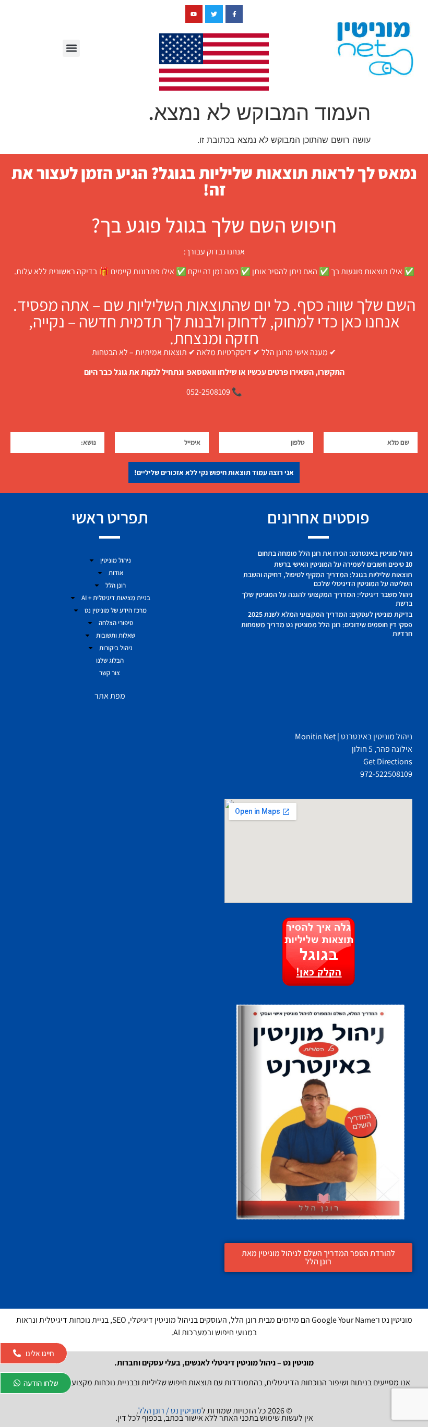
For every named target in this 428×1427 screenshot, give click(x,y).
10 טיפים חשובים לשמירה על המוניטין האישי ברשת (343, 564)
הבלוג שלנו (110, 660)
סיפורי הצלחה (116, 622)
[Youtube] (194, 14)
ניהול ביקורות (116, 647)
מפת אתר (109, 695)
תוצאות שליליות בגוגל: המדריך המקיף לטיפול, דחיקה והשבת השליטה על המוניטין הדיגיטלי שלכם (327, 579)
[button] (71, 48)
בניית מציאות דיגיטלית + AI (115, 597)
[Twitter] (214, 14)
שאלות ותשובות (115, 635)
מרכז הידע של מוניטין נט (116, 610)
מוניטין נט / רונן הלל (169, 1410)
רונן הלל (115, 585)
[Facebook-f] (234, 14)
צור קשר (109, 672)
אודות (116, 572)
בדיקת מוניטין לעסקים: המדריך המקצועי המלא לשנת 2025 (330, 614)
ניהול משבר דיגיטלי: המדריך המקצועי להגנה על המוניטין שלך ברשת (327, 599)
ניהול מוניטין (115, 560)
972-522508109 (386, 774)
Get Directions (387, 761)
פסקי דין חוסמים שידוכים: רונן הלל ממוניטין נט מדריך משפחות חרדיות (326, 629)
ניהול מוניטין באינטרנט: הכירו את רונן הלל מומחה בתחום (335, 553)
